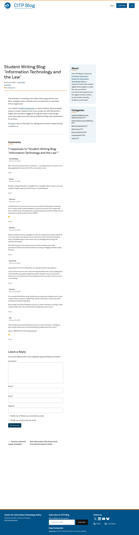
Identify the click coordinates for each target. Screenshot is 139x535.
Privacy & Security (77, 132)
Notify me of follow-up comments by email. (27, 416)
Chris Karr (12, 199)
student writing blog (26, 108)
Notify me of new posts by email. (23, 420)
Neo (10, 318)
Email (10, 396)
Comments (7, 85)
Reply (10, 173)
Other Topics (76, 129)
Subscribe (121, 5)
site (13, 124)
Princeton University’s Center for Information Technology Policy (80, 79)
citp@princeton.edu (10, 520)
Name (11, 386)
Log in (112, 5)
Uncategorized (10, 88)
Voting (74, 138)
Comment (12, 361)
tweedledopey (13, 159)
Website (11, 406)
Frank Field (12, 261)
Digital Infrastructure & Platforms (82, 121)
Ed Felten (22, 82)
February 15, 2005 (14, 230)
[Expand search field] (132, 5)
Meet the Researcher (78, 126)
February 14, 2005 (14, 161)
